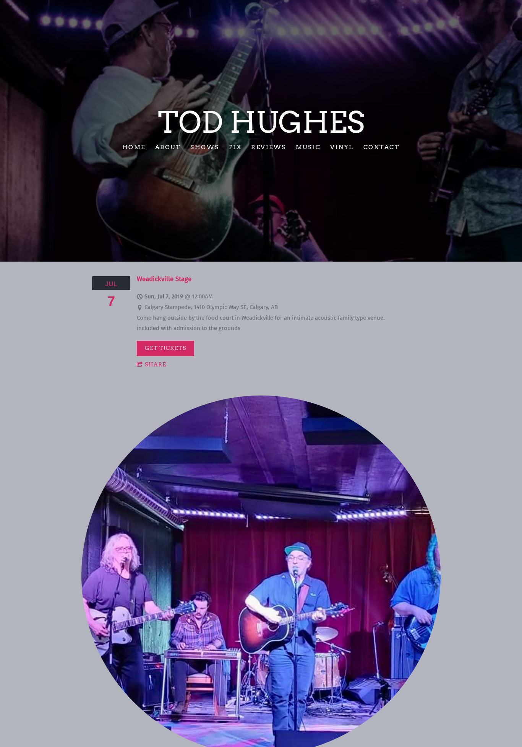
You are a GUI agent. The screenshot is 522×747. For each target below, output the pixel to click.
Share (155, 364)
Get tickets (165, 348)
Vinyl (342, 146)
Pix (235, 146)
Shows (204, 146)
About (168, 146)
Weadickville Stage (164, 279)
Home (134, 146)
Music (308, 146)
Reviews (268, 146)
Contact (381, 146)
